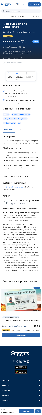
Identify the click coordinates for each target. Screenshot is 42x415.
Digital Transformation (21, 114)
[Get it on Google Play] (21, 372)
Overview (8, 130)
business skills (9, 123)
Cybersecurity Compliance (27, 16)
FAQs (18, 130)
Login (24, 4)
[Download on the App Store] (21, 367)
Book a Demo (34, 4)
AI (19, 123)
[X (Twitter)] (14, 361)
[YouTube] (24, 361)
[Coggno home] (6, 4)
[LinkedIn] (20, 361)
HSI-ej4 (6, 114)
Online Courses (8, 16)
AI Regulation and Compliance (15, 119)
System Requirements (14, 187)
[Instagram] (27, 361)
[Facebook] (17, 361)
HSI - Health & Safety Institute (23, 32)
